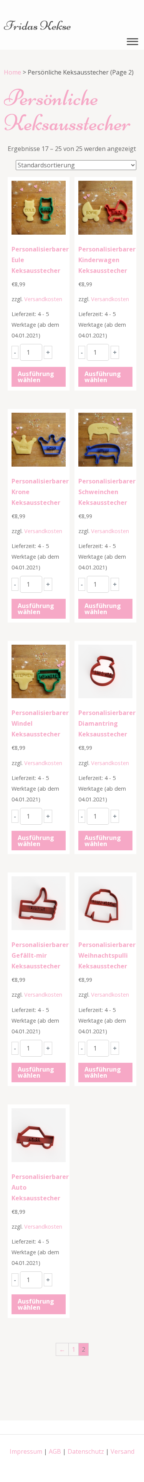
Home (12, 72)
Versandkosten (43, 299)
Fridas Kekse (37, 26)
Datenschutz (86, 1451)
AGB (55, 1451)
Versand (122, 1451)
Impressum (26, 1451)
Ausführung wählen (36, 377)
